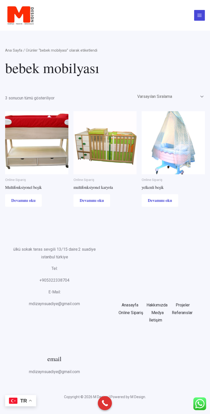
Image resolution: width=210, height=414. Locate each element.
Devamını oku (23, 200)
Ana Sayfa (13, 50)
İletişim (155, 320)
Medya (157, 312)
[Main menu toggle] (199, 15)
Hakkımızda (156, 305)
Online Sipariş (131, 312)
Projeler (183, 305)
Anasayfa (130, 305)
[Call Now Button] (105, 403)
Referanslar (182, 312)
